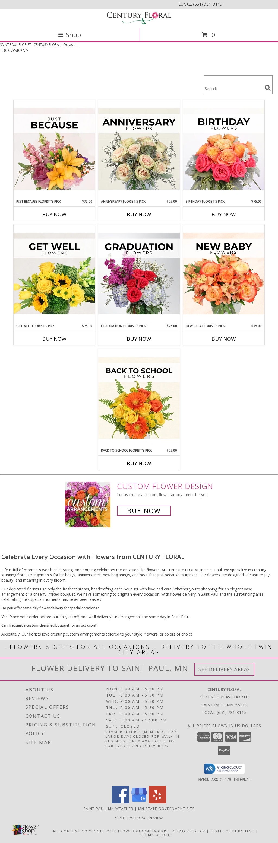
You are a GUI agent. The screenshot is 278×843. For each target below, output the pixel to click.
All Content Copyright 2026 (85, 831)
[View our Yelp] (157, 801)
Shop (73, 34)
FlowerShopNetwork (142, 831)
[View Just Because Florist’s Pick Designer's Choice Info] (54, 149)
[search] (267, 88)
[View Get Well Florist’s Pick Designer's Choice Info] (54, 274)
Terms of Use (155, 834)
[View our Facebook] (120, 801)
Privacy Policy (188, 831)
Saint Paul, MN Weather (108, 808)
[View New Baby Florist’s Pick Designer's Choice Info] (223, 274)
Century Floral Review (139, 818)
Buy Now (54, 214)
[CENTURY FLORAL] (139, 17)
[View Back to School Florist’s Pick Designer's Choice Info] (139, 398)
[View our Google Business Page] (139, 801)
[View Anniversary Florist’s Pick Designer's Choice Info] (139, 149)
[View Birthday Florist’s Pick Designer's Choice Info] (223, 149)
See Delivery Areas (224, 669)
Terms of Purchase (232, 831)
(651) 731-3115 (207, 4)
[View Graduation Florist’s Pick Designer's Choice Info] (139, 274)
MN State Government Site (166, 808)
